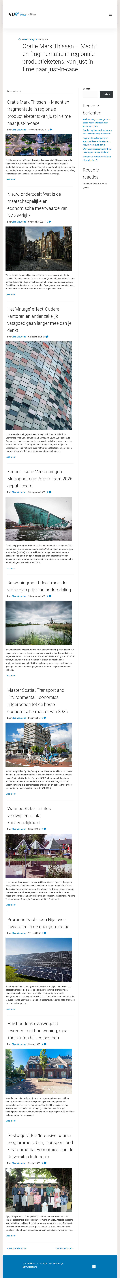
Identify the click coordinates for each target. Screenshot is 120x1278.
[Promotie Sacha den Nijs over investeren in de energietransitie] (39, 959)
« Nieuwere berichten (17, 1248)
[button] (94, 1266)
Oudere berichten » (64, 1248)
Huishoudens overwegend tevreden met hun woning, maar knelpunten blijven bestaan (38, 1030)
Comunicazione (29, 1267)
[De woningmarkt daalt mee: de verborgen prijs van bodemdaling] (39, 623)
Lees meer (10, 179)
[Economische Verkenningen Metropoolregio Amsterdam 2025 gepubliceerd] (39, 519)
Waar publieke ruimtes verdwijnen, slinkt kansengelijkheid (29, 815)
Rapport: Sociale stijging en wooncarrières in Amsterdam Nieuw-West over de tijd (96, 141)
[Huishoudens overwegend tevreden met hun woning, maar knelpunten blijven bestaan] (39, 1071)
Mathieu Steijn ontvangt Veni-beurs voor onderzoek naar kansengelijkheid (96, 122)
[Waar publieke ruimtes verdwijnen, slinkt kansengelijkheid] (39, 855)
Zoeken (86, 89)
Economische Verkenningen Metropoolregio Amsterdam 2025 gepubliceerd (39, 478)
